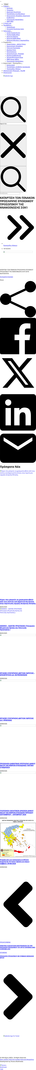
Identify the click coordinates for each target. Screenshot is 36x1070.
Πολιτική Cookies (14, 1059)
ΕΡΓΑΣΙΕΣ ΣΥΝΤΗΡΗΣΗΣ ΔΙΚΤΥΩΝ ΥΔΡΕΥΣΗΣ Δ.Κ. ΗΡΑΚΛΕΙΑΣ (17, 719)
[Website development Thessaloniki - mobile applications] (3, 1067)
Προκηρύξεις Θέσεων (10, 245)
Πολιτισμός (7, 31)
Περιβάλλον (7, 25)
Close (6, 4)
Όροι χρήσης (4, 1059)
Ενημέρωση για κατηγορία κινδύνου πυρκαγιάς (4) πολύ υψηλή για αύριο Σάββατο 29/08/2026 (14, 862)
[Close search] (13, 145)
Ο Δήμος (6, 6)
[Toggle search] (13, 110)
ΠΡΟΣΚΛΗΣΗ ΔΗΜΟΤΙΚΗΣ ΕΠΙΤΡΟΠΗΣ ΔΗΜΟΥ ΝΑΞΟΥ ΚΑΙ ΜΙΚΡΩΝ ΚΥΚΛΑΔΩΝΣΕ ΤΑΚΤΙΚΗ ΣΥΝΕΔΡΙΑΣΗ (17, 765)
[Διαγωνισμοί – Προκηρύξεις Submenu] (22, 63)
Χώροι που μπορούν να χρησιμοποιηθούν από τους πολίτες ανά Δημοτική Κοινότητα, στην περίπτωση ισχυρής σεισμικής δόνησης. (18, 601)
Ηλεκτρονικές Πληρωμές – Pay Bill (14, 71)
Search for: (3, 124)
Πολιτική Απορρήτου (27, 1059)
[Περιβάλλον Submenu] (11, 25)
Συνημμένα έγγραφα (6, 277)
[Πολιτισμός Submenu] (11, 31)
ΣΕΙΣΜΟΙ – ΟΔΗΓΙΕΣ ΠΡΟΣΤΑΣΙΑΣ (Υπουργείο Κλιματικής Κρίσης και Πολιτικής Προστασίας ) (17, 628)
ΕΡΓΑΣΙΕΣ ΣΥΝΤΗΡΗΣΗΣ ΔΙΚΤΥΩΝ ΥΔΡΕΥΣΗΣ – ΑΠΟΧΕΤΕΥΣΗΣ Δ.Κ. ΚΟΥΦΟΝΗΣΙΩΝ (17, 674)
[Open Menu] (0, 1)
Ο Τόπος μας (7, 23)
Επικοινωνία (7, 72)
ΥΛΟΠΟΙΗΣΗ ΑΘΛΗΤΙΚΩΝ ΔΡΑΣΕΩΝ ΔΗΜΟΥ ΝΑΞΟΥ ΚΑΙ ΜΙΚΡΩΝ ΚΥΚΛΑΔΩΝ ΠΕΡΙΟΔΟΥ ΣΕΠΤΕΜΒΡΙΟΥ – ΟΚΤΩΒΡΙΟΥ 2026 (16, 813)
